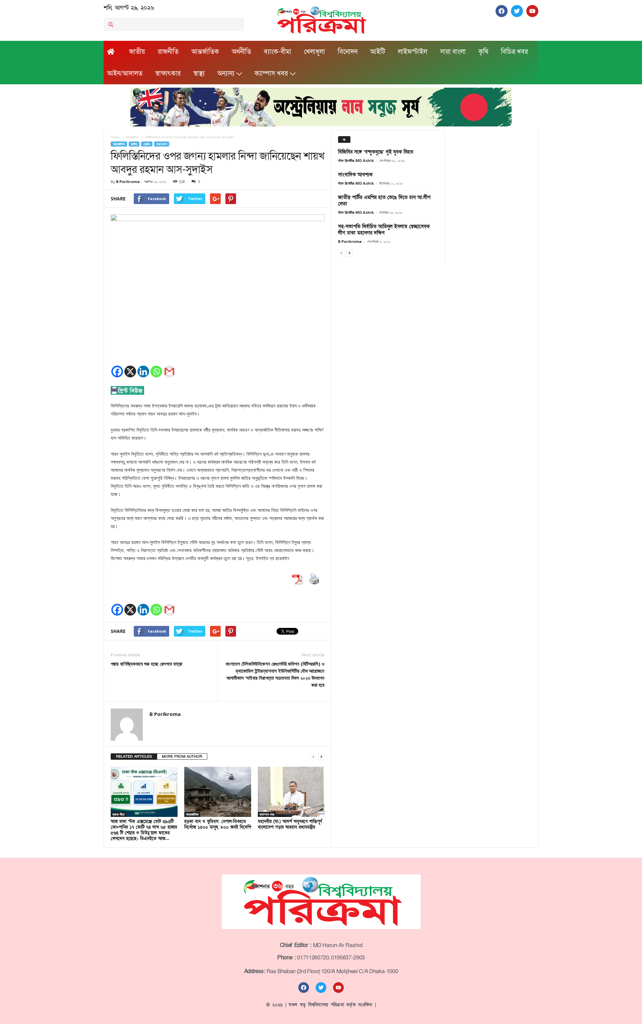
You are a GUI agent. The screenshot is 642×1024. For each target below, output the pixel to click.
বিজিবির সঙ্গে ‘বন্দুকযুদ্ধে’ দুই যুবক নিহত (375, 152)
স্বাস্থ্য (199, 73)
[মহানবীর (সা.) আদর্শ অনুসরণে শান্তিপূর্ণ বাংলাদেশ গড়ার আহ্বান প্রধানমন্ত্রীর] (291, 792)
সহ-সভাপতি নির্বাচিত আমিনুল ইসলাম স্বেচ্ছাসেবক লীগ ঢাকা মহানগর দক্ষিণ (384, 229)
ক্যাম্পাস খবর (271, 73)
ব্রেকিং (146, 144)
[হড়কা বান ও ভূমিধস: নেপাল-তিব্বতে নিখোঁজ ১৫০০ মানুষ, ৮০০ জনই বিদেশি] (217, 792)
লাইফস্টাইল (412, 52)
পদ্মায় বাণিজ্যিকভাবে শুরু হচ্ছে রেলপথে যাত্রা (146, 663)
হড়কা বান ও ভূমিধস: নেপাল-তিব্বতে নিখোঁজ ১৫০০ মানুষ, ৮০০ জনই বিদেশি (217, 824)
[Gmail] (169, 371)
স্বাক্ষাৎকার (168, 73)
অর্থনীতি (241, 52)
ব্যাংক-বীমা (277, 52)
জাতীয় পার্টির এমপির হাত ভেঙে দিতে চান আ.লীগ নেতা (384, 200)
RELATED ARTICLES (134, 756)
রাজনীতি (168, 52)
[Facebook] (117, 371)
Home (115, 137)
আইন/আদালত (124, 73)
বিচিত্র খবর (514, 52)
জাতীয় (137, 52)
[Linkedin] (143, 371)
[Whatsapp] (156, 371)
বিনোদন (347, 52)
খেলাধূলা (314, 52)
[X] (130, 371)
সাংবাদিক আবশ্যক (355, 174)
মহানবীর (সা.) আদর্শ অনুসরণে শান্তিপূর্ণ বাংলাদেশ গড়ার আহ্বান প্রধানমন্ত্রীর (290, 824)
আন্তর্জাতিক (205, 52)
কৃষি (483, 52)
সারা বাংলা (453, 52)
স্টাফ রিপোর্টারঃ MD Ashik (356, 160)
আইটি (377, 52)
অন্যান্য (225, 73)
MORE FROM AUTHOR (182, 756)
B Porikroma (128, 181)
